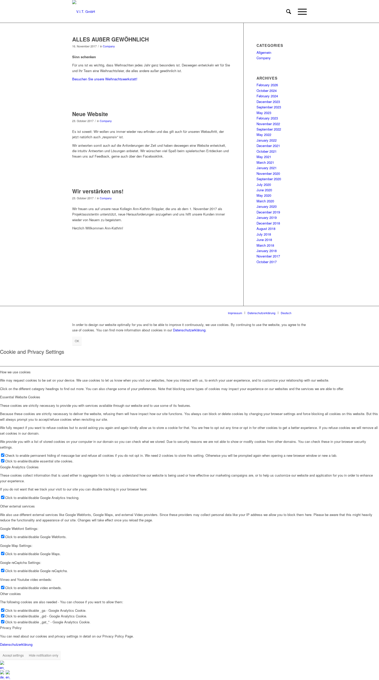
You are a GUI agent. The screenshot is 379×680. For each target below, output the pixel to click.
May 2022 (264, 134)
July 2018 (264, 234)
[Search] (288, 11)
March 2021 (265, 162)
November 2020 (268, 173)
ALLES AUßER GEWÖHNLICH (110, 39)
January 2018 (267, 250)
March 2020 (265, 201)
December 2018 (268, 223)
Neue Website (90, 114)
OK (77, 341)
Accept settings (13, 655)
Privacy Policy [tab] (11, 627)
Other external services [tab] (17, 506)
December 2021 (268, 145)
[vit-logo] (83, 11)
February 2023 (267, 118)
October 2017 (267, 261)
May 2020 (264, 195)
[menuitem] (288, 11)
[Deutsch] (3, 677)
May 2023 (264, 112)
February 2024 (267, 95)
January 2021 (267, 167)
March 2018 (265, 245)
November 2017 (268, 256)
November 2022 (268, 123)
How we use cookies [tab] (15, 371)
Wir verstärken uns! (97, 191)
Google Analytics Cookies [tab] (19, 466)
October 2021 (267, 151)
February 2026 (267, 84)
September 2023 (269, 107)
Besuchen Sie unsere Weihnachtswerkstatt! (104, 78)
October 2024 (267, 90)
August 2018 (266, 228)
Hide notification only (43, 655)
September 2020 (269, 178)
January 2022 (267, 140)
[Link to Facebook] (303, 312)
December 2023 (268, 101)
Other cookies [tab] (10, 593)
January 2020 (267, 206)
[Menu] (300, 11)
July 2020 (264, 184)
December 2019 (268, 212)
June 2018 (264, 239)
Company (109, 46)
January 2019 (267, 217)
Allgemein (264, 52)
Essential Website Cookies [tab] (20, 396)
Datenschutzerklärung (189, 330)
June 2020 (264, 189)
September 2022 (269, 129)
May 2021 (264, 156)
